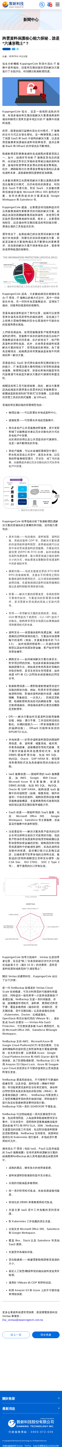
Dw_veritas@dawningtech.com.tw (22, 1320)
